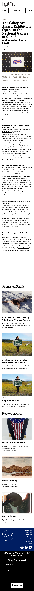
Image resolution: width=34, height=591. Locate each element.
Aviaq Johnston (16, 244)
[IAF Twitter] (30, 545)
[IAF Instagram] (22, 545)
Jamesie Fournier (23, 246)
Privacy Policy (28, 528)
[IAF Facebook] (26, 545)
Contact (29, 535)
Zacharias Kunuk (7, 131)
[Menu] (30, 4)
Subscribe (17, 10)
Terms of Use (28, 533)
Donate (4, 10)
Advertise (29, 537)
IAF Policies (28, 530)
